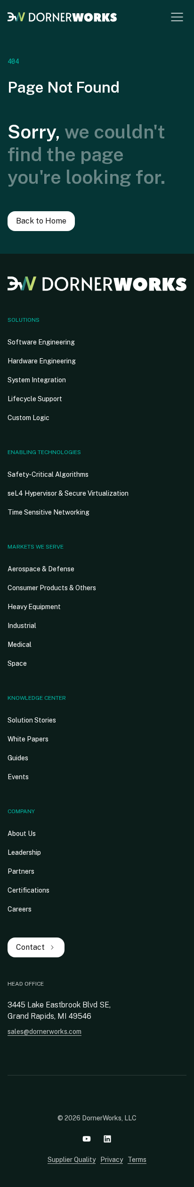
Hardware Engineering (42, 361)
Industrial (22, 625)
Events (18, 777)
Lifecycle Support (35, 399)
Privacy (111, 1159)
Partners (21, 871)
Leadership (24, 852)
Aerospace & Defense (41, 569)
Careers (20, 909)
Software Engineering (41, 342)
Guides (18, 758)
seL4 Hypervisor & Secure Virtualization (68, 493)
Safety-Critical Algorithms (48, 474)
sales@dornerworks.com (44, 1031)
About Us (22, 833)
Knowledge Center (37, 698)
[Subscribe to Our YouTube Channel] (86, 1138)
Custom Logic (28, 417)
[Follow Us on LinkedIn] (107, 1138)
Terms (137, 1159)
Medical (20, 644)
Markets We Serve (36, 546)
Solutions (24, 320)
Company (21, 811)
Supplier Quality (72, 1159)
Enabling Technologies (44, 452)
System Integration (37, 380)
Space (17, 663)
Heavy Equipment (34, 607)
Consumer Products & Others (52, 588)
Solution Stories (32, 720)
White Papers (28, 739)
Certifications (28, 890)
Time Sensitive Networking (48, 512)
